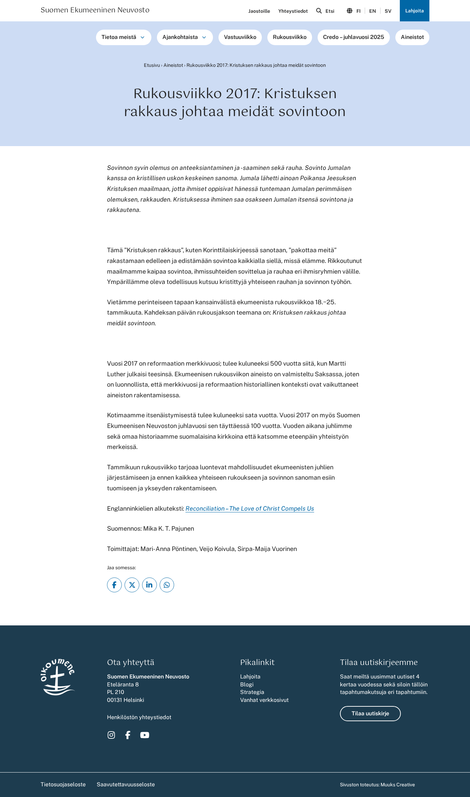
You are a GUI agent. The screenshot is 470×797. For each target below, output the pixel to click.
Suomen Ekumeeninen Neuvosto (95, 11)
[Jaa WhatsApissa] (167, 585)
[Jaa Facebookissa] (114, 585)
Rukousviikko (290, 37)
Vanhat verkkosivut (264, 700)
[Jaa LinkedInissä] (149, 585)
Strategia (252, 692)
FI (358, 11)
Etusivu (152, 65)
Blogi (247, 684)
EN (372, 11)
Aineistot (412, 37)
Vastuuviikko (240, 37)
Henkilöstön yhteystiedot (139, 717)
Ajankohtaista (180, 37)
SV (388, 11)
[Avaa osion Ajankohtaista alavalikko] (204, 37)
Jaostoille (259, 11)
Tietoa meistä (119, 37)
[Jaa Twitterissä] (132, 585)
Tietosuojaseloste (63, 784)
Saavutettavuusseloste (126, 784)
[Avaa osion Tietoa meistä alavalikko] (142, 37)
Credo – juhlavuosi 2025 (353, 37)
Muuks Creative (398, 784)
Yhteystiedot (293, 11)
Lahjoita (414, 10)
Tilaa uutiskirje (370, 713)
